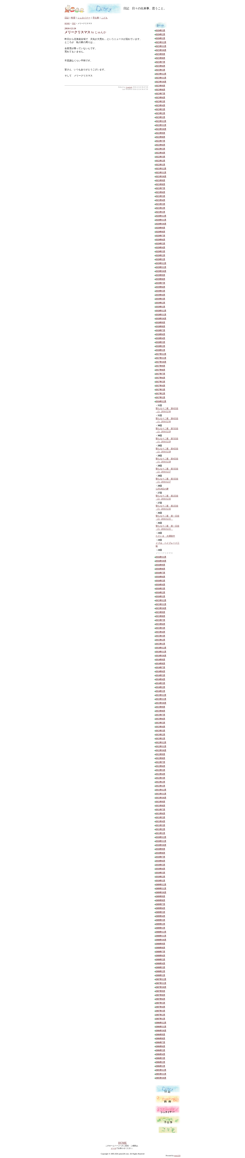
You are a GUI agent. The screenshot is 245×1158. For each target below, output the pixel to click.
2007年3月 (160, 1011)
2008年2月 (160, 971)
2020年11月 (161, 220)
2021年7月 (160, 188)
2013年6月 (160, 719)
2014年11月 (161, 651)
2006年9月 (160, 1034)
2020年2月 (160, 255)
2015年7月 (160, 620)
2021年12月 (161, 168)
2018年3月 (160, 342)
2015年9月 (160, 612)
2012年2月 (160, 782)
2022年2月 (160, 160)
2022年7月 (160, 141)
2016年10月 (161, 561)
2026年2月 (160, 34)
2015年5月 (160, 628)
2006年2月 (160, 1062)
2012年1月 (160, 786)
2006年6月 (160, 1046)
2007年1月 (160, 1019)
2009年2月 (160, 924)
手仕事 (96, 18)
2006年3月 (160, 1058)
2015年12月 (161, 600)
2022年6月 (160, 145)
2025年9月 (160, 54)
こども (104, 18)
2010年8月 (160, 853)
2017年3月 (160, 389)
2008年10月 (161, 940)
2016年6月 (160, 577)
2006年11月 (161, 1026)
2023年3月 (160, 109)
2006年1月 (160, 1066)
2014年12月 (161, 648)
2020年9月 (160, 228)
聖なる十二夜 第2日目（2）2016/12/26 (167, 497)
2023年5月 (160, 101)
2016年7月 (160, 573)
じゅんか (129, 87)
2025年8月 (160, 58)
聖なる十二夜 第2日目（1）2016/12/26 (167, 507)
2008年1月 (160, 975)
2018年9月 (160, 322)
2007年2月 (160, 1015)
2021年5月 (160, 196)
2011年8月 (160, 805)
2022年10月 (161, 129)
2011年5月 (160, 817)
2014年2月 (160, 687)
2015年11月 (161, 604)
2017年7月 (160, 374)
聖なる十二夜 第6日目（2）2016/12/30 (167, 410)
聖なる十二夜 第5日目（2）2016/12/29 (167, 430)
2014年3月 (160, 683)
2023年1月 (160, 117)
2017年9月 (160, 366)
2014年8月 (160, 663)
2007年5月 (160, 1003)
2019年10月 (161, 271)
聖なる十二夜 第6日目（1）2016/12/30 (167, 420)
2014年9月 (160, 659)
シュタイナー (83, 18)
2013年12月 (161, 695)
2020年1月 (160, 259)
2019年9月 (160, 275)
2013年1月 (160, 738)
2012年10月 (161, 750)
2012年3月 (160, 778)
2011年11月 (161, 794)
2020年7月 (160, 235)
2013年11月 (161, 699)
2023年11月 (161, 78)
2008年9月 (160, 944)
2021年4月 (160, 200)
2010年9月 (160, 849)
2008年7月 (160, 951)
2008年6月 (160, 955)
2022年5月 (160, 149)
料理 (73, 18)
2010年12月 (161, 837)
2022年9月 (160, 133)
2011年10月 (161, 798)
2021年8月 (160, 184)
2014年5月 (160, 675)
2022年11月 (161, 125)
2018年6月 (160, 334)
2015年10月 (161, 608)
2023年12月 (161, 74)
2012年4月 (160, 774)
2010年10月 (161, 845)
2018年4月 (160, 338)
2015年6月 (160, 624)
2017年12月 (161, 354)
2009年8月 (160, 900)
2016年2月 (160, 592)
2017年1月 (160, 397)
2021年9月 (160, 180)
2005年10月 (161, 1078)
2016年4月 (160, 584)
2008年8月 (160, 947)
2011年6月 (160, 813)
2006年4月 (160, 1054)
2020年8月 (160, 232)
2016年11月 (161, 557)
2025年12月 (161, 42)
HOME (67, 23)
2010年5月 (160, 865)
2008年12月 (161, 932)
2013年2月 (160, 734)
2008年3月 (160, 967)
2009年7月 (160, 904)
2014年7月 (160, 667)
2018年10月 (161, 318)
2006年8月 (160, 1038)
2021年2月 (160, 208)
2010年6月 (160, 861)
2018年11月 (161, 314)
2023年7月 (160, 93)
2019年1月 (160, 307)
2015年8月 (160, 616)
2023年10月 (161, 82)
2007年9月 (160, 991)
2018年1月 (160, 350)
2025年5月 (160, 70)
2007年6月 (160, 999)
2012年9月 (160, 754)
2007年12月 (161, 979)
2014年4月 (160, 679)
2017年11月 (161, 358)
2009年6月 (160, 908)
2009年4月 (160, 916)
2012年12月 (161, 742)
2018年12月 (161, 310)
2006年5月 (160, 1050)
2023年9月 (160, 85)
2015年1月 (160, 644)
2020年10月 (161, 224)
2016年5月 (160, 580)
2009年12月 (161, 884)
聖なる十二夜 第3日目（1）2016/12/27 (167, 480)
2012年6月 (160, 766)
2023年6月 (160, 97)
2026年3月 (160, 30)
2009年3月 (160, 920)
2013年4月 (160, 726)
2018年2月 (160, 346)
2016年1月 (160, 596)
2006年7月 (160, 1042)
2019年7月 (160, 283)
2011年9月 (160, 801)
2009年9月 (160, 896)
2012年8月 (160, 758)
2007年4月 (160, 1007)
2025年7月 (160, 62)
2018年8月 (160, 326)
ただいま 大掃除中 (165, 536)
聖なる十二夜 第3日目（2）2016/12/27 (167, 470)
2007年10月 (161, 987)
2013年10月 (161, 703)
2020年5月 (160, 243)
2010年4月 (160, 869)
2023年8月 (160, 89)
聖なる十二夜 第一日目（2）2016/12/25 (167, 517)
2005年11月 (161, 1074)
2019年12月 (161, 263)
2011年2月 (160, 829)
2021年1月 (160, 212)
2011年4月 (160, 821)
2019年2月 (160, 303)
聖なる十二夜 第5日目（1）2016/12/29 (167, 440)
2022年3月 (160, 157)
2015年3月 (160, 636)
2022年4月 (160, 153)
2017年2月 (160, 393)
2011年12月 (161, 790)
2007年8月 (160, 995)
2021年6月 (160, 192)
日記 (67, 18)
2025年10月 (161, 50)
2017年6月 (160, 378)
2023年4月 (160, 105)
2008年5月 (160, 959)
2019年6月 (160, 287)
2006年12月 (161, 1022)
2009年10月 (161, 892)
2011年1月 (160, 833)
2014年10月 (161, 655)
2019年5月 (160, 291)
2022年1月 (160, 164)
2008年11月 (161, 936)
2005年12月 (161, 1070)
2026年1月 (160, 38)
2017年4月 (160, 385)
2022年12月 (161, 121)
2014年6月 (160, 671)
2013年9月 (160, 707)
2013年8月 (160, 711)
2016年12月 (161, 401)
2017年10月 (161, 362)
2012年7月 (160, 762)
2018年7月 (160, 330)
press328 (177, 1156)
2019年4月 (160, 295)
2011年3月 (160, 825)
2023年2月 (160, 113)
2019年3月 (160, 299)
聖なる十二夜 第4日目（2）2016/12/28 (167, 450)
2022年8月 (160, 137)
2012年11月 (161, 746)
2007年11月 (161, 983)
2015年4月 (160, 632)
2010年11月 (161, 841)
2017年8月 (160, 370)
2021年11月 (161, 172)
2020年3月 (160, 251)
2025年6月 (160, 66)
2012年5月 (160, 770)
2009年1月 (160, 928)
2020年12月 (161, 216)
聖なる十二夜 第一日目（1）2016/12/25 (167, 527)
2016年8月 (160, 569)
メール (113, 1148)
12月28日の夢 (162, 489)
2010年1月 (160, 880)
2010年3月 (160, 873)
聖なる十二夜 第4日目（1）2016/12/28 (167, 460)
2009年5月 (160, 912)
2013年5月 (160, 723)
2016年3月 (160, 588)
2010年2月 (160, 876)
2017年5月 (160, 381)
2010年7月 (160, 857)
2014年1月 (160, 691)
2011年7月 (160, 809)
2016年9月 (160, 565)
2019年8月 (160, 279)
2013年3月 (160, 730)
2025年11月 (161, 46)
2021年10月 (161, 176)
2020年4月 (160, 247)
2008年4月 (160, 963)
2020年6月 (160, 239)
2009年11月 (161, 888)
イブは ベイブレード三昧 (167, 544)
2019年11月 (161, 267)
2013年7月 (160, 715)
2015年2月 (160, 640)
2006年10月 (161, 1030)
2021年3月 (160, 204)
